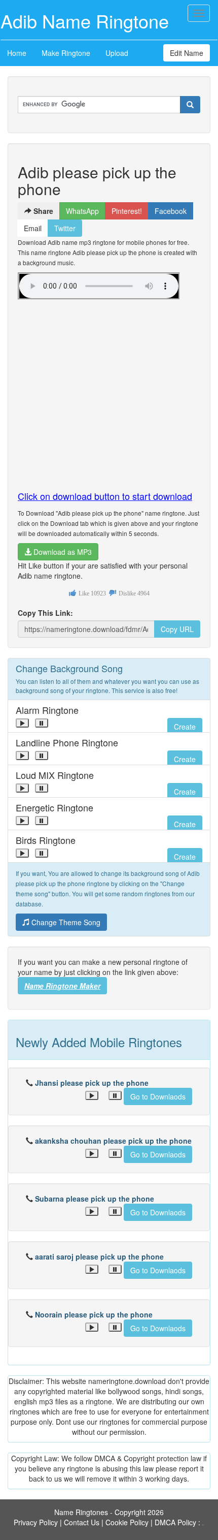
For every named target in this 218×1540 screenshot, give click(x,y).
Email (33, 228)
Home (16, 53)
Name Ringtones (81, 1512)
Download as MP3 (61, 552)
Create (185, 726)
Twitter (65, 228)
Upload (116, 53)
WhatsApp (82, 211)
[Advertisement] (109, 391)
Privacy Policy (36, 1522)
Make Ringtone (66, 53)
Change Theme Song (64, 922)
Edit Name (186, 53)
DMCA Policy (175, 1522)
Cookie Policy (127, 1522)
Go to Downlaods (158, 1096)
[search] (190, 104)
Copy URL (177, 629)
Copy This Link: (45, 613)
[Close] (22, 723)
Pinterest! (127, 211)
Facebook (171, 211)
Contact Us (81, 1522)
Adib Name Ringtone (85, 21)
